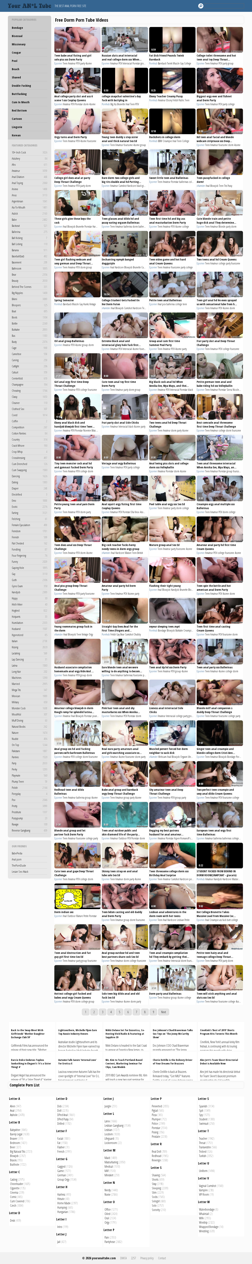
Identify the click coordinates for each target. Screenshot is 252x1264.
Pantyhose (110, 1242)
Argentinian (29, 201)
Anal (128, 104)
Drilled (60, 1123)
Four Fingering (29, 555)
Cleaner (29, 403)
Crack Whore (29, 445)
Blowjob (214, 186)
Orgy (91, 634)
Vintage (92, 304)
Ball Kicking (29, 238)
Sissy (154, 1184)
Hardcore (131, 186)
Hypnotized (29, 635)
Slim (154, 1192)
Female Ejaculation (29, 525)
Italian (29, 641)
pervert (192, 879)
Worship (203, 1222)
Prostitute (29, 812)
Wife (201, 1218)
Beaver (13, 1138)
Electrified (29, 494)
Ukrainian (192, 757)
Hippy (29, 598)
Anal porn (16, 859)
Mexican (29, 696)
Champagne (29, 384)
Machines (29, 678)
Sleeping (156, 1188)
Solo (154, 1205)
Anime (29, 189)
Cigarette (14, 1188)
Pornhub (153, 63)
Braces (13, 1160)
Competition (29, 427)
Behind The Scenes (29, 287)
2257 (133, 1258)
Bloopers (29, 305)
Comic (13, 1197)
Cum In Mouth (21, 102)
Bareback (162, 63)
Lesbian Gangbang (114, 1125)
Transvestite (205, 1147)
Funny (29, 562)
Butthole (14, 1164)
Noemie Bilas (89, 430)
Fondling (29, 549)
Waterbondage (207, 1209)
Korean (16, 135)
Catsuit (29, 372)
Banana (29, 250)
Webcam (162, 757)
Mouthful (29, 714)
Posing (155, 1132)
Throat (202, 1143)
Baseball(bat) (29, 256)
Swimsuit (203, 1123)
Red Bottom (19, 110)
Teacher (203, 1138)
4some (88, 63)
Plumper (156, 1119)
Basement (29, 262)
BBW (160, 141)
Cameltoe (29, 354)
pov (164, 304)
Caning (29, 360)
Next (163, 1012)
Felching (29, 519)
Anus (29, 195)
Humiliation (29, 623)
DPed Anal (62, 1115)
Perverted (157, 1106)
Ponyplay (29, 794)
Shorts (155, 1179)
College (187, 63)
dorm (86, 104)
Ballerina (29, 232)
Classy (29, 397)
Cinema (14, 1192)
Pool (14, 61)
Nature (29, 733)
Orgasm (183, 757)
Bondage (17, 28)
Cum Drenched (29, 464)
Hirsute (61, 1199)
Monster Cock (29, 708)
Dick (59, 1106)
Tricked (202, 1151)
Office (108, 1209)
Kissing (29, 647)
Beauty (29, 281)
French (60, 1151)
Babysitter (15, 1130)
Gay (29, 574)
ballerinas (183, 182)
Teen (65, 63)
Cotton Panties (29, 433)
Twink (169, 63)
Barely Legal (16, 1134)
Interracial (127, 63)
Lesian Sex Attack (20, 871)
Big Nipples (29, 293)
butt (229, 920)
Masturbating (111, 1162)
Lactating (29, 653)
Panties (29, 757)
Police (155, 1123)
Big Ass (113, 104)
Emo (29, 500)
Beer (12, 1147)
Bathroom (29, 268)
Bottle (29, 323)
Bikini (29, 299)
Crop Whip (29, 452)
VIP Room (204, 1194)
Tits (225, 186)
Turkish (202, 1156)
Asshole (14, 1115)
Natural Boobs (29, 726)
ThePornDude (19, 865)
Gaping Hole (29, 568)
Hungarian (62, 1212)
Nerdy (108, 1190)
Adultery (29, 158)
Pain (107, 1237)
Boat (29, 311)
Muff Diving (29, 720)
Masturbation (238, 879)
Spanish (203, 1106)
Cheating (29, 391)
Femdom (29, 531)
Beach (15, 69)
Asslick (29, 213)
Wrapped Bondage (209, 1227)
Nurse (107, 1194)
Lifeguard (109, 1138)
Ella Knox (135, 512)
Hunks (86, 304)
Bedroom (15, 1143)
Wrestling (204, 1231)
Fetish (175, 100)
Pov (29, 800)
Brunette (121, 104)
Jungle (108, 1106)
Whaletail (204, 1214)
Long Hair (29, 671)
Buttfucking (19, 94)
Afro (29, 164)
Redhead (156, 1156)
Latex (107, 1121)
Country (29, 439)
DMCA (123, 1258)
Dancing (29, 476)
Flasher (61, 1147)
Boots (29, 317)
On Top (29, 745)
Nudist (29, 739)
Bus (29, 336)
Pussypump (29, 818)
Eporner (58, 63)
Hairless (61, 1194)
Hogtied (29, 610)
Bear (29, 274)
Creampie (167, 141)
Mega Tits (29, 690)
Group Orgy (63, 1179)
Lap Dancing (29, 659)
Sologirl (156, 1201)
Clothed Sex (29, 409)
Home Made (63, 1203)
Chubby (137, 634)
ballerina (128, 226)
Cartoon (17, 119)
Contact (162, 1258)
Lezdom (109, 1134)
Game (60, 1171)
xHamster (201, 186)
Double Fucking (21, 85)
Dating (29, 482)
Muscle (176, 63)
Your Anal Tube (30, 6)
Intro (59, 1227)
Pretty (29, 806)
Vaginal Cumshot (207, 1186)
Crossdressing (29, 458)
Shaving (156, 1175)
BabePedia (17, 853)
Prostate (156, 1136)
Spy (201, 1115)
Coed (29, 415)
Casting (13, 1179)
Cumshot (123, 186)
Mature (128, 553)
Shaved (16, 77)
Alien (12, 1106)
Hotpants (29, 617)
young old (97, 716)
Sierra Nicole (233, 390)
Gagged (61, 1166)
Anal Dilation (29, 177)
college (231, 104)
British (140, 553)
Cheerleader (16, 1184)
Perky (29, 769)
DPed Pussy (63, 1119)
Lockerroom (111, 1143)
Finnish (29, 537)
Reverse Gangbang (29, 830)
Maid (107, 1158)
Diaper (29, 488)
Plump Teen (29, 781)
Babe (29, 219)
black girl (141, 186)
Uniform (203, 1171)
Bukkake (29, 329)
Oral (107, 1218)
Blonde (222, 226)
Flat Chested (29, 543)
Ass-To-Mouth (29, 207)
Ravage (29, 824)
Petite (86, 916)
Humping (62, 1207)
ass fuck (222, 920)
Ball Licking (29, 244)
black (190, 390)
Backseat (29, 226)
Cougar (16, 52)
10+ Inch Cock (29, 152)
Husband (29, 629)
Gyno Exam (29, 586)
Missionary (19, 44)
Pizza (154, 1115)
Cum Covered (17, 1201)
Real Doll (156, 1151)
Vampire (203, 1190)
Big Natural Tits (17, 1151)
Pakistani (29, 751)
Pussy (230, 186)
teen (185, 304)
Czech (13, 1205)
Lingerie (17, 127)
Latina (29, 665)
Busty (29, 342)
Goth (29, 580)
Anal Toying (29, 183)
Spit (201, 1110)
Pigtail (155, 1110)
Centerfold (29, 378)
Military (29, 702)
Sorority (156, 1210)
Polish (29, 788)
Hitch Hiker (29, 604)
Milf (106, 1171)
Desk (12, 1220)
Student (203, 1119)
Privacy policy (147, 1258)
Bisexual (17, 36)
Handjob (29, 592)
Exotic (29, 507)
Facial (60, 1138)
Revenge (156, 1160)
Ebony (169, 100)
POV (78, 63)
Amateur (29, 171)
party (82, 63)
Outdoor (123, 838)
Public (181, 100)
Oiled (107, 1214)
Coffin (29, 421)
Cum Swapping (29, 470)
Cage (29, 348)
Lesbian (180, 920)
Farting (29, 513)
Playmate (29, 775)
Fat (58, 1143)
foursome (91, 141)
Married (29, 684)
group (143, 63)
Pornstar (136, 63)
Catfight (29, 366)
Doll (59, 1110)
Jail (58, 1242)
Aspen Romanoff (181, 838)
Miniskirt (109, 1175)
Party (29, 763)
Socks (155, 1197)
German (61, 1175)
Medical (109, 1166)
